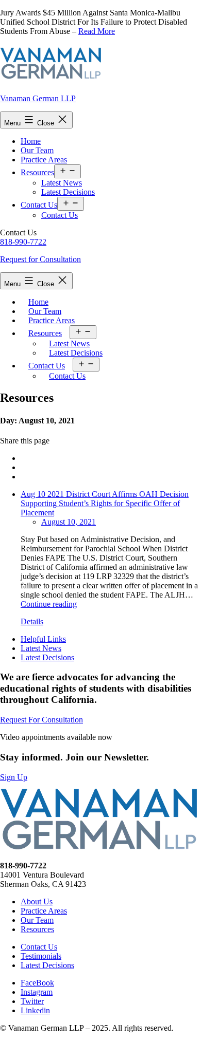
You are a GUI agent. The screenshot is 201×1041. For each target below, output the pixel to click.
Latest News (61, 182)
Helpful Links (43, 639)
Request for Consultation (40, 259)
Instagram (37, 992)
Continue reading (49, 604)
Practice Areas (44, 159)
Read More (96, 31)
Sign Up (13, 777)
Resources (37, 172)
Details (32, 621)
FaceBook (37, 982)
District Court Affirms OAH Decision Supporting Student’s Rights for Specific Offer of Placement (105, 503)
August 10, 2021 (68, 521)
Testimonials (41, 956)
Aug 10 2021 (43, 494)
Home (31, 141)
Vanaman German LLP (38, 98)
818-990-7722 (23, 241)
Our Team (37, 150)
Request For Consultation (41, 719)
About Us (37, 901)
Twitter (32, 1001)
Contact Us (39, 204)
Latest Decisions (68, 192)
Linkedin (35, 1010)
